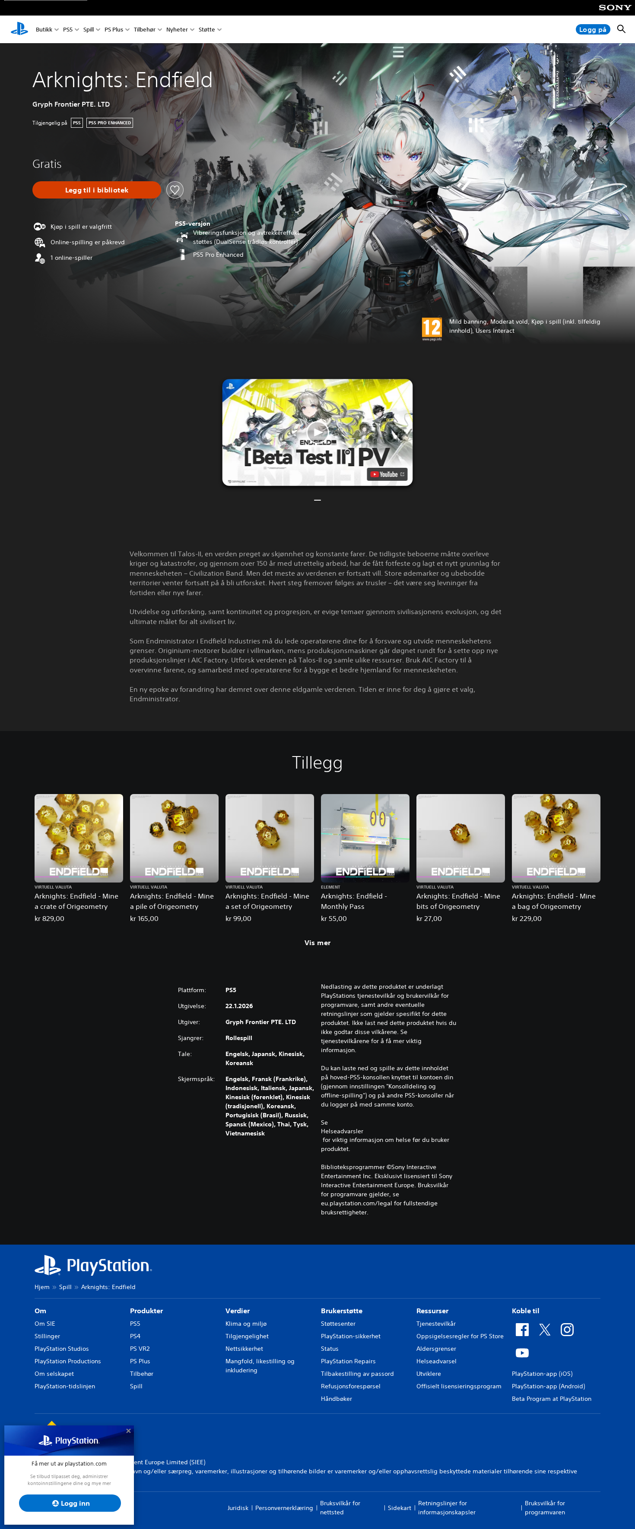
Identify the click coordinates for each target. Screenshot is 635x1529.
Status (330, 1348)
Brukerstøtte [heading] (341, 1310)
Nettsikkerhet (244, 1348)
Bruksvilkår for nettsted (340, 1507)
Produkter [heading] (146, 1310)
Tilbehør (145, 29)
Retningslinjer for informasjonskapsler (447, 1507)
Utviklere (428, 1374)
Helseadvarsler (342, 1131)
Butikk (44, 29)
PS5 (68, 29)
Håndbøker (336, 1399)
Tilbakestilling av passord (357, 1374)
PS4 (135, 1336)
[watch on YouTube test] (387, 474)
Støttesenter (338, 1323)
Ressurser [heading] (432, 1310)
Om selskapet (54, 1374)
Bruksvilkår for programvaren (545, 1507)
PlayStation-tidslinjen (65, 1386)
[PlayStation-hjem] (19, 29)
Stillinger (47, 1336)
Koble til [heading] (526, 1310)
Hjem (42, 1287)
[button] (317, 432)
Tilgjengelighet (247, 1336)
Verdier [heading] (237, 1310)
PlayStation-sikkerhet (351, 1336)
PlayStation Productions (68, 1361)
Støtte (207, 29)
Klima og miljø (246, 1323)
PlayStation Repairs (348, 1361)
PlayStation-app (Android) (548, 1386)
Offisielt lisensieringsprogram (459, 1386)
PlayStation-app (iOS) (542, 1374)
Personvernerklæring (284, 1508)
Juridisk (238, 1508)
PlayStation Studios (62, 1348)
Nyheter (177, 29)
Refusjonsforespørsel (351, 1386)
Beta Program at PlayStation (551, 1399)
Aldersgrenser (436, 1348)
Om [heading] (40, 1310)
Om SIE (45, 1323)
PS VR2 (139, 1348)
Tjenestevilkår (436, 1323)
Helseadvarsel (436, 1361)
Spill (88, 29)
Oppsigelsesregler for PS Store (460, 1336)
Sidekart (399, 1508)
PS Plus (114, 29)
